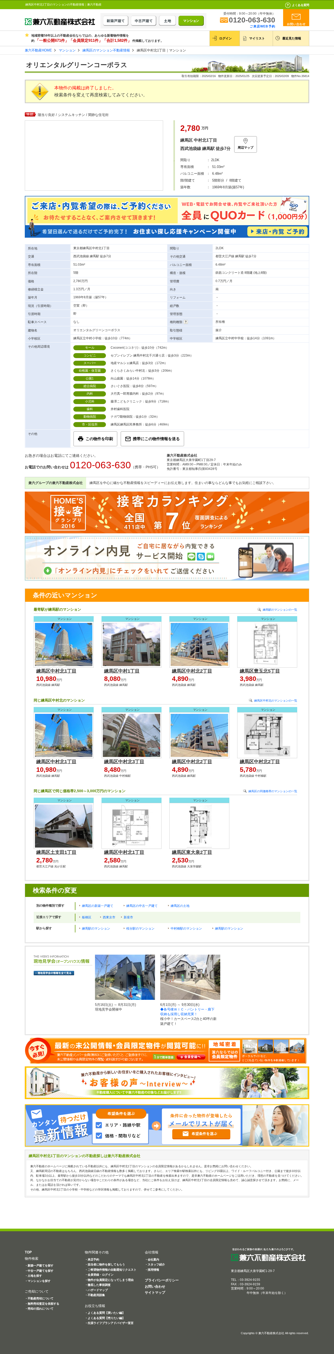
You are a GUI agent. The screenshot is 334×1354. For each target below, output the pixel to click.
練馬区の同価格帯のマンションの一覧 (272, 791)
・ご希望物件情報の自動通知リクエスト (110, 1269)
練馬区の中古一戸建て (142, 906)
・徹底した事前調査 (98, 1284)
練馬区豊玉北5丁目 (260, 671)
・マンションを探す (38, 1280)
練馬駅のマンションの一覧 (280, 609)
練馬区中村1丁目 (122, 671)
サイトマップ (155, 1292)
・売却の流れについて (39, 1308)
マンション (67, 50)
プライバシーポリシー (162, 1280)
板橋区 (86, 917)
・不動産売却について (39, 1298)
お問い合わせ (155, 1286)
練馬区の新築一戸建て (97, 906)
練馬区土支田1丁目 (56, 852)
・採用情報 (152, 1269)
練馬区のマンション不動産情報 (106, 50)
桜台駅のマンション (140, 928)
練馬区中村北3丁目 (124, 761)
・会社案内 (152, 1259)
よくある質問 (300, 5)
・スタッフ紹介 (155, 1264)
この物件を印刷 (99, 438)
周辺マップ (245, 147)
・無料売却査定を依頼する (42, 1303)
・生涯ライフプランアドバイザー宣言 (109, 1322)
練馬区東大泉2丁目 (192, 852)
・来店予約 (92, 1259)
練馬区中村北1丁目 (56, 671)
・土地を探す (33, 1275)
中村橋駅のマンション (186, 928)
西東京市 (109, 917)
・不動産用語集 (95, 1295)
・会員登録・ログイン (99, 1274)
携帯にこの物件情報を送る (156, 438)
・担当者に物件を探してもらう (105, 1264)
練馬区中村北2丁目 (192, 671)
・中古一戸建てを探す (39, 1270)
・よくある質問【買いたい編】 (105, 1312)
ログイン (225, 38)
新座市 (128, 917)
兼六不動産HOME (38, 50)
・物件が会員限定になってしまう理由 (109, 1279)
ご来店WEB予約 (262, 26)
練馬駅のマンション (96, 928)
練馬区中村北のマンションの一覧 (275, 700)
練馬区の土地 (180, 906)
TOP (28, 1252)
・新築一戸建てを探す (39, 1265)
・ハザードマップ (96, 1290)
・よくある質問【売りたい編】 (105, 1318)
